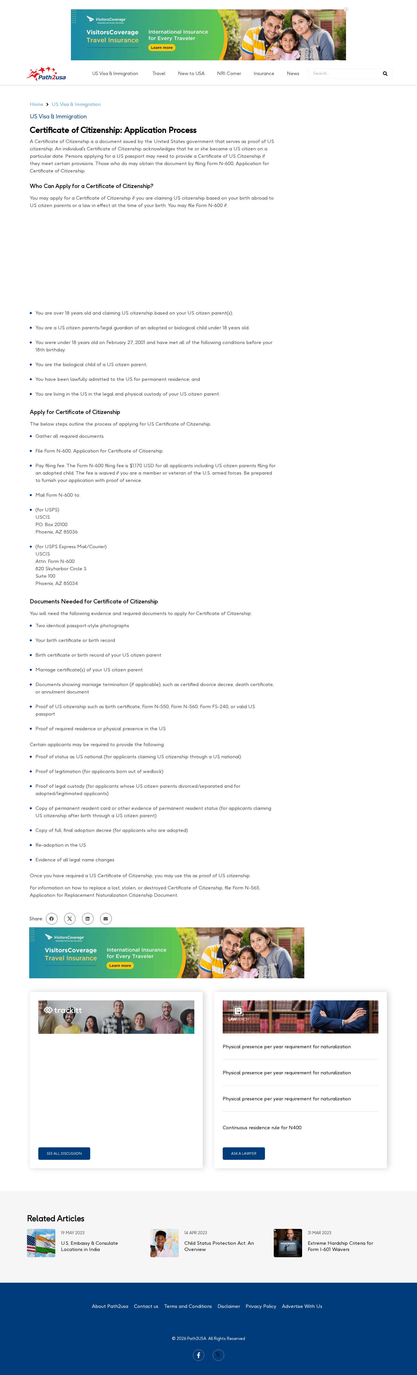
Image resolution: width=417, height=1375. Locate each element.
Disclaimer (229, 1306)
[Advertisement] (343, 175)
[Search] (385, 73)
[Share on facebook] (52, 919)
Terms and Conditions (188, 1306)
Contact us (146, 1306)
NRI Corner (229, 73)
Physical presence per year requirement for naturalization (287, 1046)
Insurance (264, 73)
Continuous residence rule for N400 (262, 1127)
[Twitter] (218, 1355)
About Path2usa (110, 1306)
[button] (64, 1153)
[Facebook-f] (198, 1355)
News (293, 73)
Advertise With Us (302, 1306)
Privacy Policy (261, 1306)
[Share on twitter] (70, 919)
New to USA (191, 73)
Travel (158, 73)
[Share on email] (106, 919)
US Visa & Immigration (115, 73)
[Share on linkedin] (88, 919)
